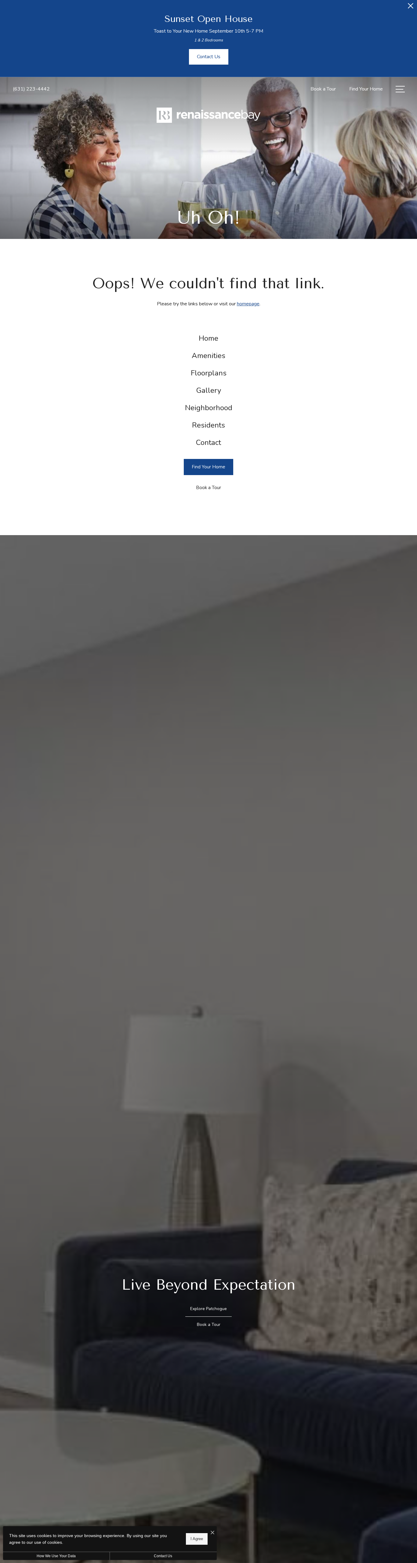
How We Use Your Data (56, 1556)
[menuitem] (208, 338)
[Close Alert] (410, 7)
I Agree (196, 1538)
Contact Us (163, 1556)
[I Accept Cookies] (212, 1533)
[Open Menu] (400, 89)
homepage (248, 303)
